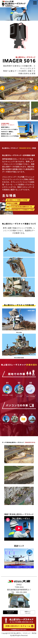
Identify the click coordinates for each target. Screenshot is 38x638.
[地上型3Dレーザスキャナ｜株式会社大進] (15, 7)
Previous (2, 88)
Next (35, 88)
